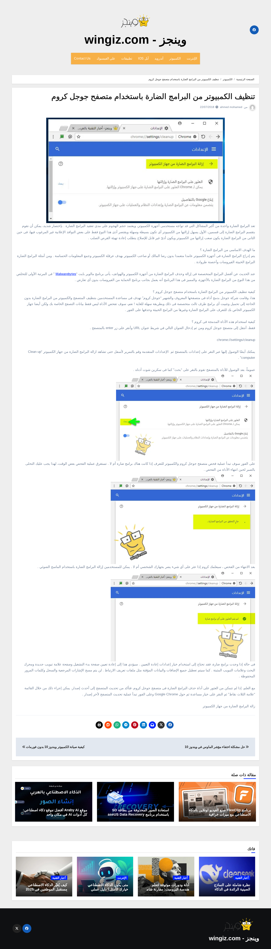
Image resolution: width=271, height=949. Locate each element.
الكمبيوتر (175, 58)
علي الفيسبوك (106, 58)
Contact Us (82, 58)
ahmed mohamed (231, 107)
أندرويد (159, 58)
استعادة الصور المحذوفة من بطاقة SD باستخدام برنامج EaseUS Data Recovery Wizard (137, 814)
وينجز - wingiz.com (136, 39)
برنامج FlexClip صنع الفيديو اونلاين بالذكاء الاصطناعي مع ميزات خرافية (220, 812)
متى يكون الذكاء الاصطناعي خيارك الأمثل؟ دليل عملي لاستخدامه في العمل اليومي (107, 889)
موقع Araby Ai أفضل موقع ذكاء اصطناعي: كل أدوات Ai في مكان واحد (55, 812)
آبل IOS (143, 58)
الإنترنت (192, 58)
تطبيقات (126, 58)
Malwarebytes (66, 274)
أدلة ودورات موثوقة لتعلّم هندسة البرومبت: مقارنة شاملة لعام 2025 (166, 889)
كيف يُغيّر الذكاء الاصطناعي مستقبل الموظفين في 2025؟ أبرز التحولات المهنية (45, 889)
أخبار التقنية (242, 877)
